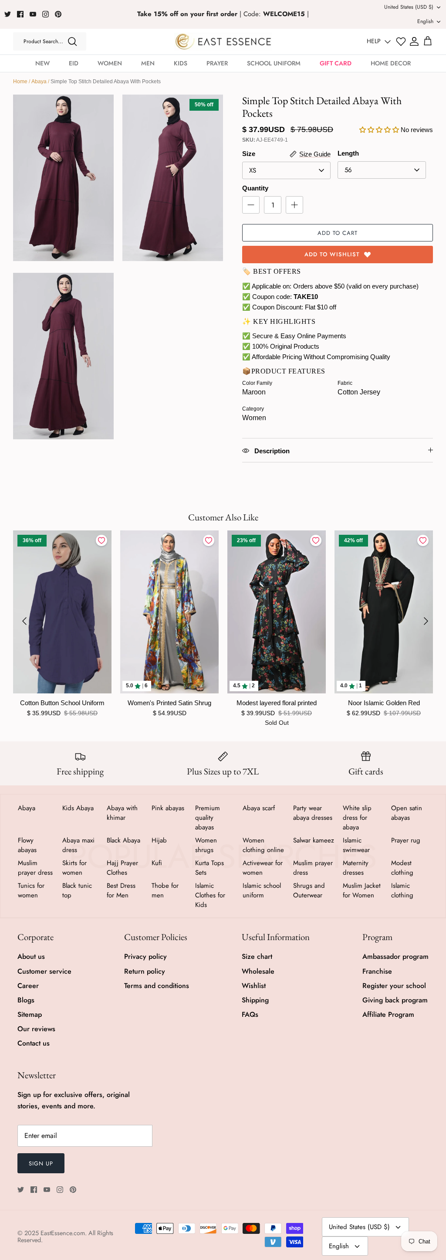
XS (252, 170)
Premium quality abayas (207, 817)
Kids (180, 63)
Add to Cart (338, 233)
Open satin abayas (406, 812)
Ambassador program (395, 956)
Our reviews (36, 1029)
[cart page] (427, 41)
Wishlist (254, 986)
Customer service (44, 971)
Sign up (41, 1163)
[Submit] (72, 41)
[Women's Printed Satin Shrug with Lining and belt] (169, 611)
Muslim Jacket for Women (362, 890)
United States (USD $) (408, 7)
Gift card (335, 63)
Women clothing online (263, 845)
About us (31, 956)
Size (248, 153)
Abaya (39, 81)
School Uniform (274, 63)
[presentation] (24, 621)
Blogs (25, 1000)
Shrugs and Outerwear (309, 890)
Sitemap (29, 1014)
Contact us (33, 1043)
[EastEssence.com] (223, 42)
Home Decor (391, 63)
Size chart (257, 956)
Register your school (394, 986)
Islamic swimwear (356, 845)
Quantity (255, 188)
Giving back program (395, 1000)
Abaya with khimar (122, 812)
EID (73, 63)
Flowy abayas (27, 845)
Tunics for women (31, 890)
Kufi (157, 863)
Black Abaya (123, 840)
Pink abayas (168, 808)
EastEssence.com (63, 1233)
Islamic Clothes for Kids (210, 895)
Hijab (159, 840)
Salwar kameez (313, 840)
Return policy (144, 971)
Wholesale (258, 971)
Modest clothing (402, 867)
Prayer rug (405, 840)
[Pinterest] (58, 14)
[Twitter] (7, 14)
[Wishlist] (401, 42)
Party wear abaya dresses (312, 812)
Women (110, 63)
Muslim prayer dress (35, 867)
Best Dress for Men (121, 890)
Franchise (377, 971)
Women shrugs (206, 845)
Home (20, 81)
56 (348, 170)
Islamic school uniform (262, 890)
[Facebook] (20, 14)
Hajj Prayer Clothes (122, 867)
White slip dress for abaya (357, 817)
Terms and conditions (156, 986)
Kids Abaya (78, 808)
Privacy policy (145, 956)
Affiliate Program (388, 1014)
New (42, 63)
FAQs (250, 1014)
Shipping (255, 1000)
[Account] (414, 41)
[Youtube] (33, 14)
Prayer (217, 63)
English (425, 21)
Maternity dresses (355, 867)
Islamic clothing (402, 890)
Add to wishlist (332, 254)
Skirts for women (74, 867)
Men (148, 63)
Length (348, 153)
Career (28, 986)
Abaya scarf (259, 808)
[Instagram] (45, 14)
